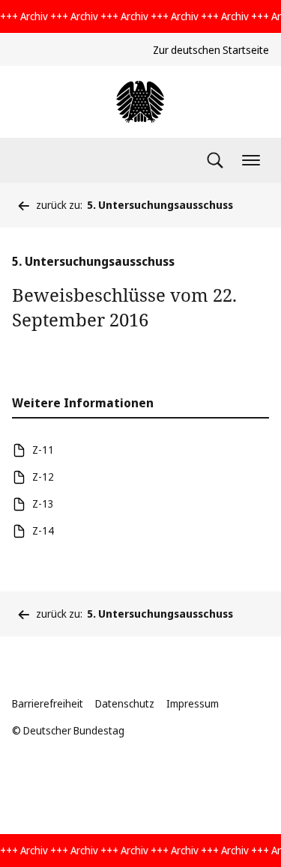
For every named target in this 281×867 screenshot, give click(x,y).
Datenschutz (124, 703)
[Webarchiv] (140, 102)
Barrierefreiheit (47, 703)
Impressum (192, 703)
